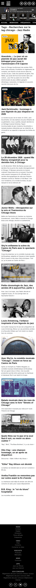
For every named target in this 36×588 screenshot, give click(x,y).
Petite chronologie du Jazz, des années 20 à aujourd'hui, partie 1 (17, 286)
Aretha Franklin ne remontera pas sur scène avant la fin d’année (18, 476)
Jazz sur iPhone (18, 566)
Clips (18, 543)
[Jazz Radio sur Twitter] (15, 584)
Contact (18, 529)
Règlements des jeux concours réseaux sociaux (18, 573)
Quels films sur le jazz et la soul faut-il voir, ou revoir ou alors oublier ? (17, 438)
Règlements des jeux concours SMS (18, 576)
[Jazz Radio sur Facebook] (10, 584)
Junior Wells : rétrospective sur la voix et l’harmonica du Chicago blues (17, 210)
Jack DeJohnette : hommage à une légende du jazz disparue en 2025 (17, 111)
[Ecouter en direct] (25, 3)
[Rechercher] (29, 3)
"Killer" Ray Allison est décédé (16, 464)
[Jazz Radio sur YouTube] (20, 584)
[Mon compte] (33, 3)
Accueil (4, 22)
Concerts (18, 545)
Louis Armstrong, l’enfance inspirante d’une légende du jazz (17, 322)
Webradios (14, 22)
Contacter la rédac (18, 547)
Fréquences (25, 22)
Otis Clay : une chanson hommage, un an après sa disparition (14, 452)
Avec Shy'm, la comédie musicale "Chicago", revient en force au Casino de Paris (18, 360)
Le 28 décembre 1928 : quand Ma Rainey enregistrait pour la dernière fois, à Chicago (17, 159)
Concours (18, 560)
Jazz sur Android (18, 568)
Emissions (18, 533)
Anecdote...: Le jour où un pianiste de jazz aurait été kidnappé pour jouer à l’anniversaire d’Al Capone (14, 60)
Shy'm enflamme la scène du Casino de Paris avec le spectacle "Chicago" (18, 248)
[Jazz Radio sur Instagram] (25, 584)
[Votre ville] (21, 3)
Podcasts (18, 553)
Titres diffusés (18, 535)
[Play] (2, 15)
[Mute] (32, 10)
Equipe (18, 531)
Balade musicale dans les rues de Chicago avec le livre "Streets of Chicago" (18, 402)
